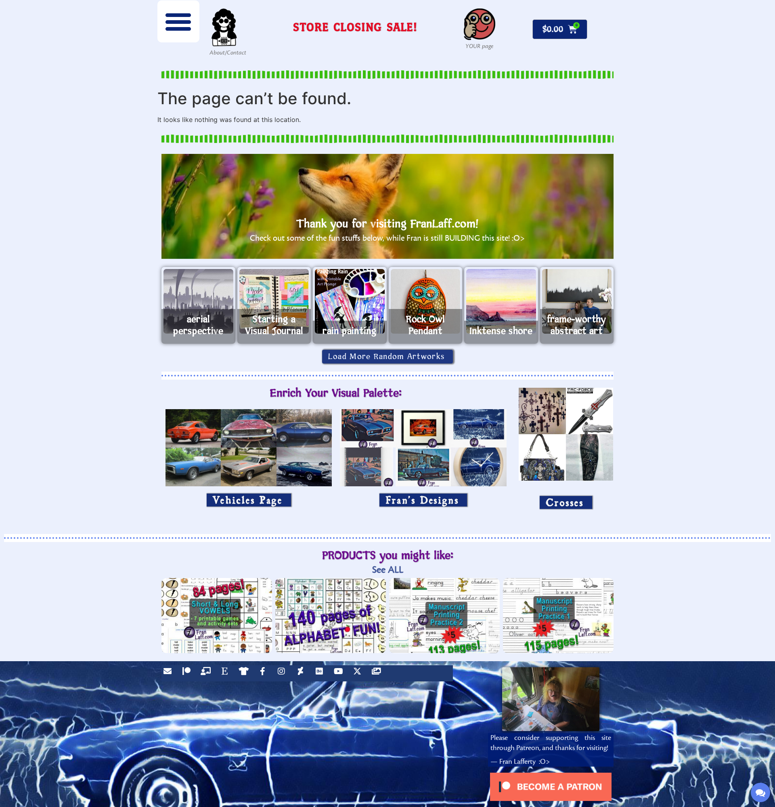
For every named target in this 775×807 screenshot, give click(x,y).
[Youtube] (340, 673)
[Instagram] (283, 673)
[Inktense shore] (501, 301)
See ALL (387, 569)
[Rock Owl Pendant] (426, 301)
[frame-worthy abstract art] (577, 301)
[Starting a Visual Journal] (274, 301)
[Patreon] (188, 673)
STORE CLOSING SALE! (355, 27)
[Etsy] (226, 673)
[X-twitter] (359, 673)
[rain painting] (350, 301)
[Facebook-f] (264, 673)
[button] (178, 21)
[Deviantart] (302, 673)
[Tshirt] (245, 673)
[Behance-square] (321, 673)
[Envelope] (169, 673)
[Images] (378, 673)
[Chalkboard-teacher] (207, 673)
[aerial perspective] (198, 301)
